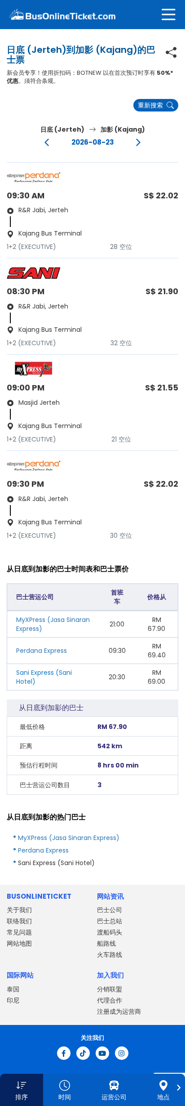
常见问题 (19, 932)
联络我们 (19, 921)
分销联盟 (109, 989)
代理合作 (109, 1000)
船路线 (106, 943)
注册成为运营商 (119, 1011)
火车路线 (109, 954)
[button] (21, 1090)
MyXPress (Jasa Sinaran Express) (68, 837)
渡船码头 (109, 932)
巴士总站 (109, 921)
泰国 (13, 989)
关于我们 (19, 909)
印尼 (13, 1000)
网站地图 (19, 943)
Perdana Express (41, 650)
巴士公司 (109, 909)
